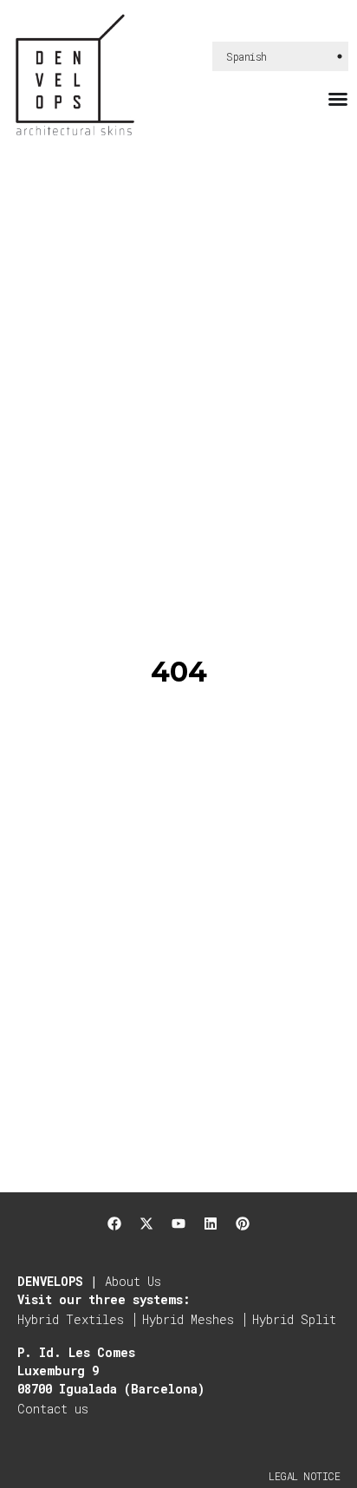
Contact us (52, 1408)
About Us (133, 1281)
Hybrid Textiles (70, 1319)
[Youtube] (178, 1223)
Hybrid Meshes (188, 1319)
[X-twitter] (146, 1223)
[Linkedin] (210, 1223)
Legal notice (304, 1476)
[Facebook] (114, 1223)
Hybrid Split (294, 1319)
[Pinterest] (242, 1223)
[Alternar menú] (338, 98)
